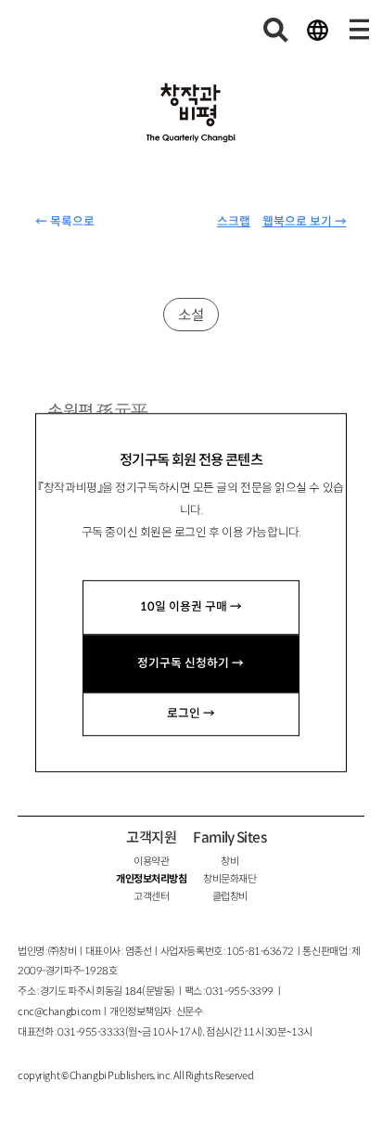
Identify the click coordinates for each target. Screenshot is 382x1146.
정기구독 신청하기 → (190, 663)
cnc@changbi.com (59, 1011)
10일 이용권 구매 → (191, 606)
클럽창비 (230, 896)
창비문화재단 (229, 878)
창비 (229, 861)
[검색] (276, 29)
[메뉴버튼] (358, 29)
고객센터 (151, 896)
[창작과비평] (191, 113)
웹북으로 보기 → (304, 221)
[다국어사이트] (317, 29)
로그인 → (191, 713)
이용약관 (151, 861)
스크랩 (233, 221)
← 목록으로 (65, 221)
